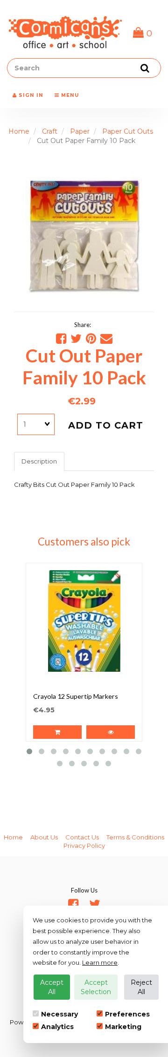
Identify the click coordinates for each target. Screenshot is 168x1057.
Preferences (127, 1014)
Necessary (59, 1014)
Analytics (57, 1027)
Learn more (100, 962)
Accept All (51, 987)
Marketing (123, 1027)
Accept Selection (96, 987)
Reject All (141, 987)
